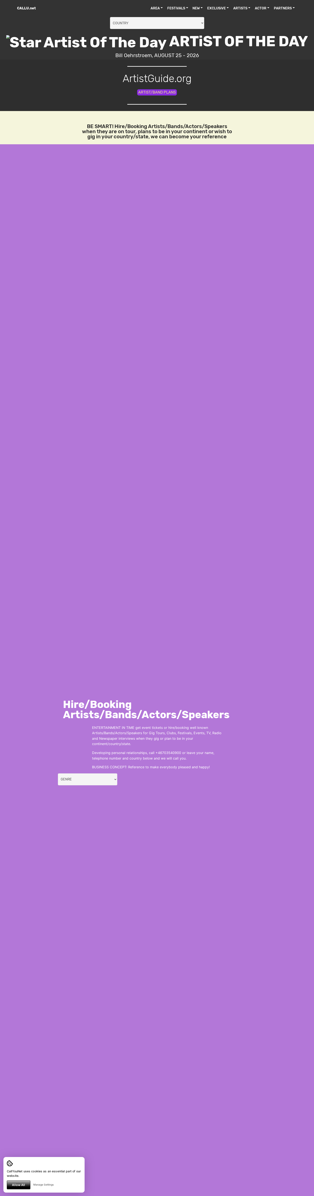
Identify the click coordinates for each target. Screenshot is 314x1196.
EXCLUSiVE (216, 8)
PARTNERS (283, 8)
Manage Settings (43, 1184)
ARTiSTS (240, 8)
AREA (155, 8)
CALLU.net (26, 8)
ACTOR (260, 8)
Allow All (18, 1185)
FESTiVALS (176, 8)
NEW (196, 8)
